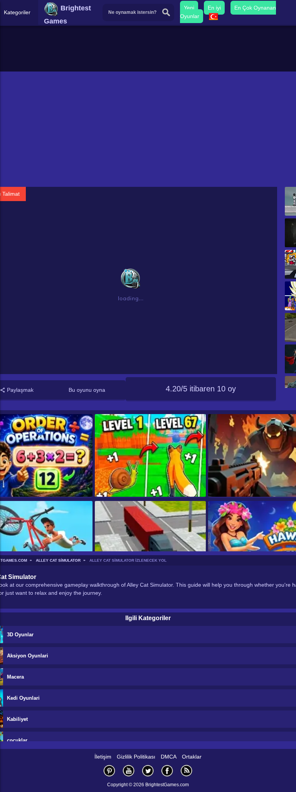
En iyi (214, 8)
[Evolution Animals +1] (150, 456)
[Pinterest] (109, 770)
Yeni (189, 8)
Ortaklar (192, 757)
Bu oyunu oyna (87, 390)
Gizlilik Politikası (136, 757)
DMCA (169, 757)
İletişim (102, 757)
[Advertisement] (148, 129)
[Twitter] (148, 770)
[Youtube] (129, 770)
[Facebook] (167, 770)
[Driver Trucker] (150, 543)
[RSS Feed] (186, 770)
